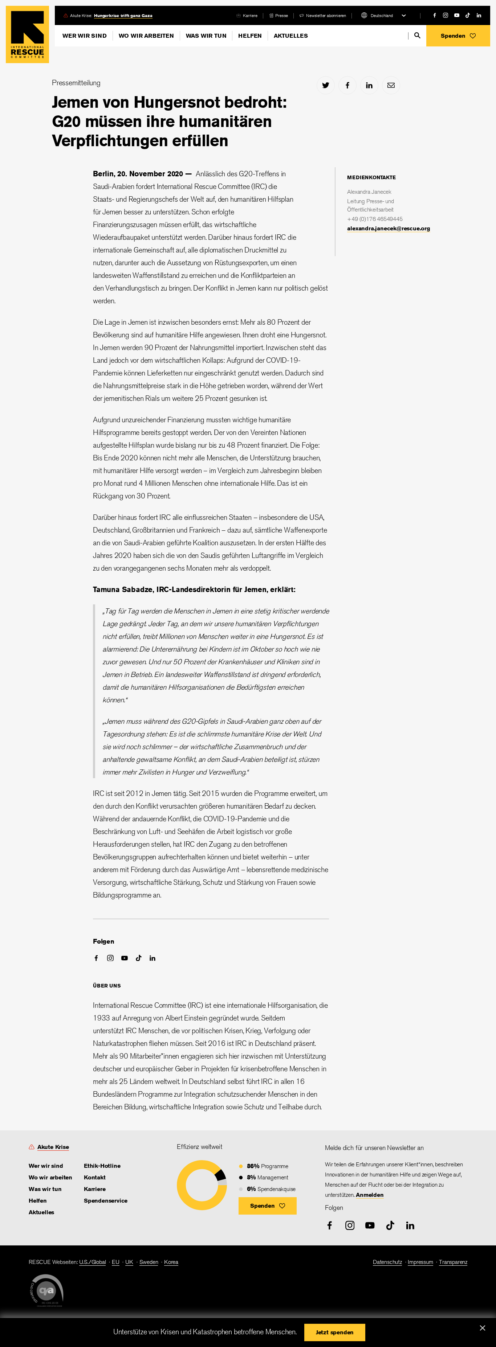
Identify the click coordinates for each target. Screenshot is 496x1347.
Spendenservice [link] (105, 1200)
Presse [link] (281, 15)
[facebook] (434, 15)
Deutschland (382, 15)
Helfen (250, 35)
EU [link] (115, 1261)
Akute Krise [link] (53, 1146)
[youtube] (456, 15)
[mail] (391, 85)
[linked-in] (478, 15)
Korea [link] (171, 1261)
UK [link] (129, 1261)
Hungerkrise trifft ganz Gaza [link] (123, 15)
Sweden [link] (148, 1261)
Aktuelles (291, 35)
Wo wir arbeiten (146, 35)
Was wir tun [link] (45, 1189)
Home (27, 34)
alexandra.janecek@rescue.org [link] (388, 228)
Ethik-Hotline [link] (102, 1165)
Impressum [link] (420, 1261)
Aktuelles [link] (41, 1212)
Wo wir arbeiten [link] (50, 1177)
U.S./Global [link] (92, 1261)
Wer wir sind (84, 35)
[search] (417, 35)
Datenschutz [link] (387, 1261)
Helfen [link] (38, 1200)
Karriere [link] (250, 15)
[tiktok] (467, 15)
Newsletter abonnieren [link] (326, 15)
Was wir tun (206, 35)
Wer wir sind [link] (46, 1165)
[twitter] (326, 85)
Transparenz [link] (453, 1261)
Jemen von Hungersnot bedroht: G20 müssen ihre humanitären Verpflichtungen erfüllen (169, 121)
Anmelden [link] (369, 1194)
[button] (458, 35)
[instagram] (445, 15)
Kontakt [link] (95, 1177)
